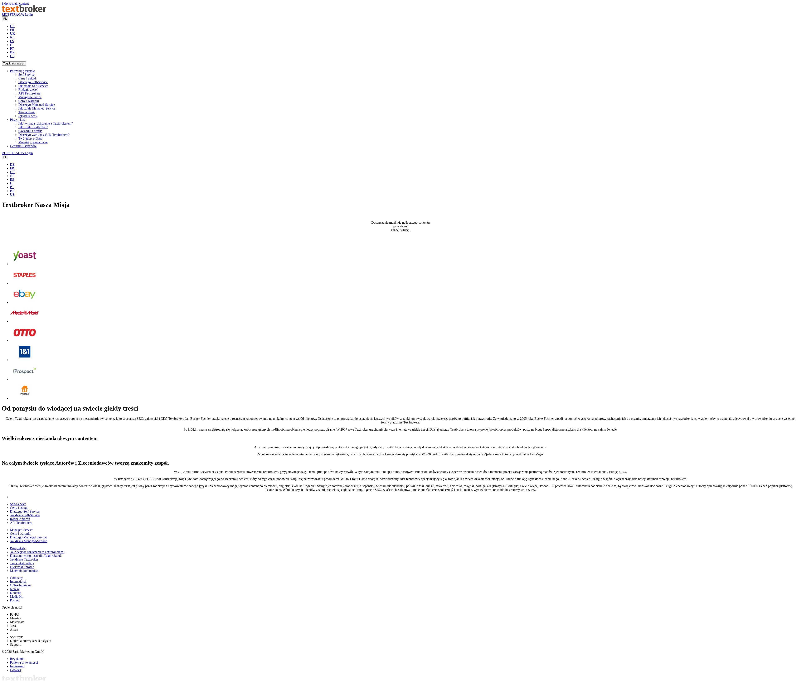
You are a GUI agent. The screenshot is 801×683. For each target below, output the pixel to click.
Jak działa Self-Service (33, 86)
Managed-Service (30, 97)
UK (12, 33)
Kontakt (15, 593)
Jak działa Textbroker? (33, 127)
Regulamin (17, 658)
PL (5, 18)
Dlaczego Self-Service (33, 82)
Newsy (14, 589)
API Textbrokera (29, 93)
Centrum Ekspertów (23, 146)
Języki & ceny (27, 116)
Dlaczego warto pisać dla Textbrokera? (44, 134)
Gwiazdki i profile (30, 131)
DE (12, 26)
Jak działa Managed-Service (36, 108)
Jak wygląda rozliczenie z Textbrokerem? (45, 123)
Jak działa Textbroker (24, 559)
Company (16, 578)
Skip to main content (15, 3)
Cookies (15, 670)
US (12, 56)
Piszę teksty (17, 548)
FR (12, 30)
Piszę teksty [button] (17, 119)
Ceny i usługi (27, 78)
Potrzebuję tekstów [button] (22, 71)
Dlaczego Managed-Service (36, 104)
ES (12, 41)
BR (12, 52)
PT (12, 48)
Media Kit (16, 596)
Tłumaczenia (26, 112)
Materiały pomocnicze (33, 142)
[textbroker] (24, 11)
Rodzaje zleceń (28, 89)
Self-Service (26, 74)
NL (12, 37)
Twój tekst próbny (30, 138)
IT (11, 45)
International (18, 581)
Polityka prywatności (24, 662)
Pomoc (14, 600)
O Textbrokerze (20, 585)
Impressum (17, 666)
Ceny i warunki (28, 101)
